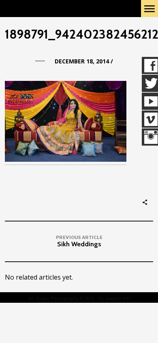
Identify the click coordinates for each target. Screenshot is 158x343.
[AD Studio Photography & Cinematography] (47, 8)
